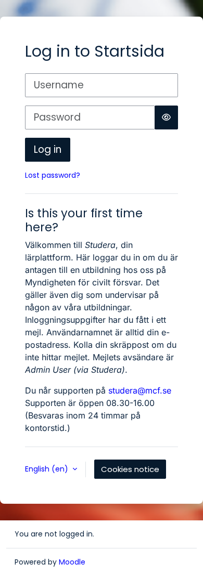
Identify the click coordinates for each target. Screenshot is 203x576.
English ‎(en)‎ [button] (47, 469)
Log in (47, 149)
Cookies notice (130, 469)
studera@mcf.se (139, 390)
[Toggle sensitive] (166, 117)
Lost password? (52, 175)
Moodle (72, 562)
